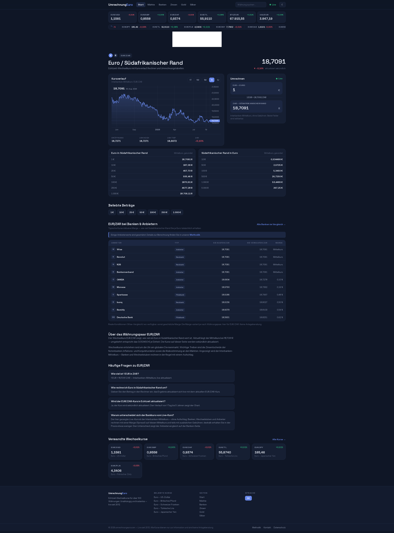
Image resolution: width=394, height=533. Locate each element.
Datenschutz (280, 527)
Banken (162, 4)
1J (212, 80)
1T (190, 80)
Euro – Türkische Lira (164, 508)
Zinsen (173, 4)
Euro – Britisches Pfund (165, 501)
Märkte (151, 4)
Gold (183, 4)
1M (205, 80)
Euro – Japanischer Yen (165, 512)
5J (218, 80)
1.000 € (177, 212)
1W (197, 80)
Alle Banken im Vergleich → (271, 224)
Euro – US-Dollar (162, 497)
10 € (121, 212)
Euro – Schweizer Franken (166, 504)
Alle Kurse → (279, 439)
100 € (153, 212)
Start (141, 4)
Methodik (195, 235)
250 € (164, 212)
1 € (112, 212)
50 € (142, 212)
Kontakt (267, 527)
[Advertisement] (197, 39)
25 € (131, 212)
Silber (193, 4)
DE (248, 498)
